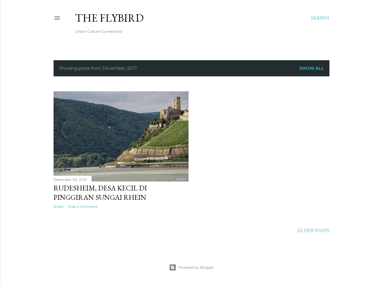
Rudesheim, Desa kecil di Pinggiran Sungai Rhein (100, 192)
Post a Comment (83, 206)
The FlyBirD (109, 18)
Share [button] (58, 206)
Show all (311, 68)
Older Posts (313, 230)
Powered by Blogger (196, 267)
